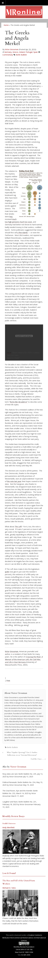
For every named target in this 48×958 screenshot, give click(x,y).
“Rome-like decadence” (18, 402)
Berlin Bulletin (21, 55)
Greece (15, 52)
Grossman (14, 651)
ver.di (9, 352)
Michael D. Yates (9, 888)
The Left (18, 526)
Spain (35, 52)
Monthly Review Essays (13, 816)
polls (7, 572)
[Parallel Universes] (20, 841)
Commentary (7, 55)
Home (6, 25)
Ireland (22, 52)
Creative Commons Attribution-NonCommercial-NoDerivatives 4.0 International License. (24, 937)
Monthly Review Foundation (24, 947)
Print (8, 680)
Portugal (29, 52)
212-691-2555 (25, 955)
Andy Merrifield (8, 827)
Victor (7, 651)
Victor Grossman (11, 49)
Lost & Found (9, 873)
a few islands (22, 232)
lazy (10, 216)
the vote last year (14, 481)
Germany (8, 52)
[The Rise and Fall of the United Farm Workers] (20, 903)
